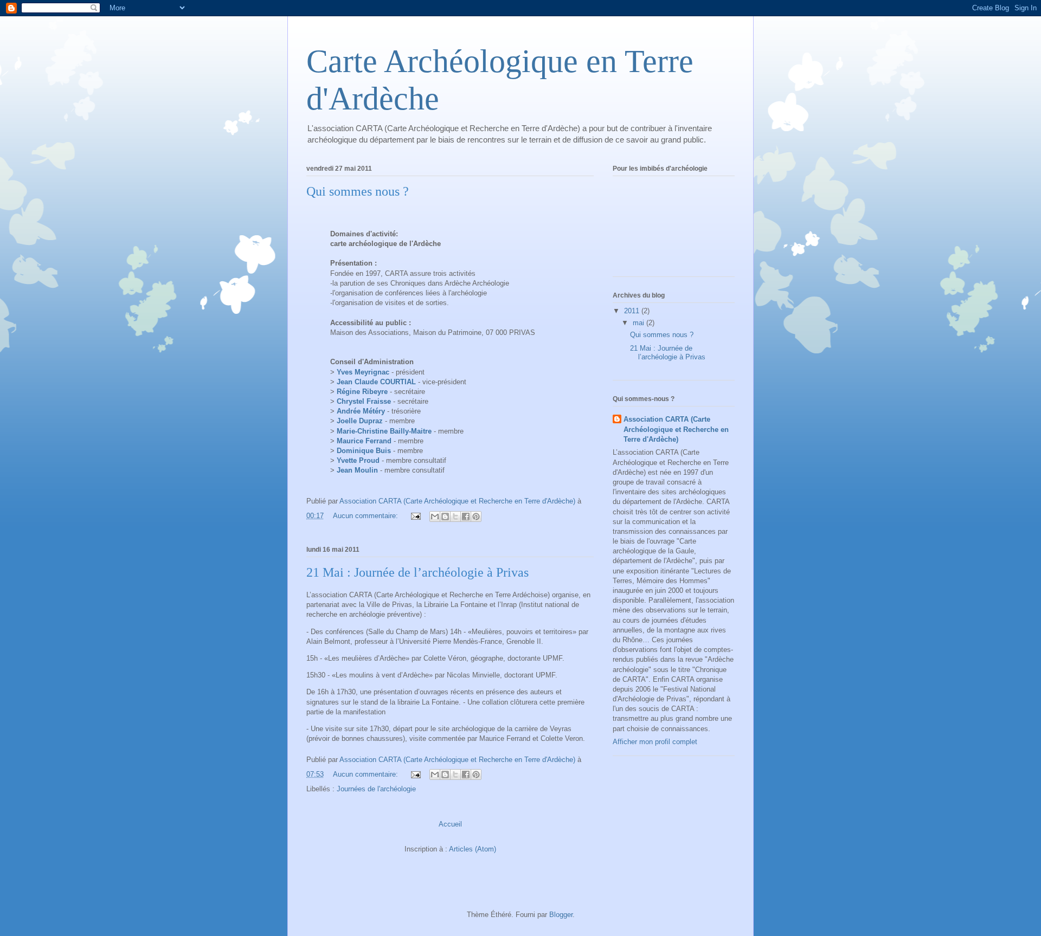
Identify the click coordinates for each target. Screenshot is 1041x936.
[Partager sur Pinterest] (476, 516)
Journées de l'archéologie (376, 789)
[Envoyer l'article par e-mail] (415, 516)
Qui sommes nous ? (357, 191)
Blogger (561, 915)
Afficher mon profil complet (655, 742)
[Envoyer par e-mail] (434, 516)
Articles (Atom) (472, 849)
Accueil (450, 824)
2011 (632, 311)
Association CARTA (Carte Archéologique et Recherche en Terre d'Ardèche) (676, 429)
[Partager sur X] (455, 516)
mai (639, 323)
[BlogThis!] (445, 516)
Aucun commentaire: (366, 516)
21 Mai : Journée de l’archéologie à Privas (417, 572)
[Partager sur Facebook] (465, 516)
